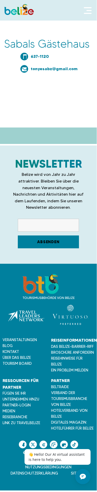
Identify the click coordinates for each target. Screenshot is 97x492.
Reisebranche (15, 417)
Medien (9, 411)
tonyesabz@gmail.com (54, 68)
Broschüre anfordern (72, 352)
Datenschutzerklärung (34, 473)
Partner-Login (17, 405)
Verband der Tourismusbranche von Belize (69, 398)
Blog (8, 345)
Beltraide (60, 387)
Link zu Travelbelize (21, 423)
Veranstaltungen (20, 340)
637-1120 (40, 56)
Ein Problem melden (69, 370)
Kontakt (11, 351)
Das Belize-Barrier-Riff (72, 346)
